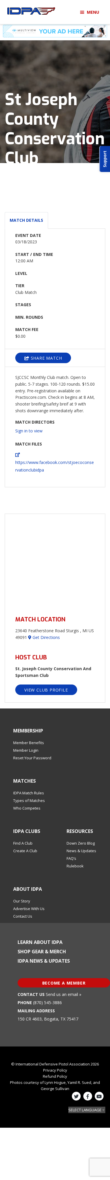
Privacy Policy (55, 1070)
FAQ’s (71, 858)
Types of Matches (29, 800)
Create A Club (25, 850)
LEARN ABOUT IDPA (40, 942)
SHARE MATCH (45, 358)
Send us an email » (63, 994)
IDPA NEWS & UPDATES (44, 961)
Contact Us (22, 916)
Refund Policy (55, 1076)
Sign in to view (29, 431)
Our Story (21, 901)
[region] (55, 561)
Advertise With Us (29, 908)
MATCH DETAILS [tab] (26, 220)
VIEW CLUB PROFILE (46, 690)
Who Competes (26, 808)
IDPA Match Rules (28, 793)
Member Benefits (28, 742)
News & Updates (81, 850)
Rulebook (75, 866)
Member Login (25, 750)
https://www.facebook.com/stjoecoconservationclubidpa (54, 466)
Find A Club (23, 843)
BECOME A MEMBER (64, 983)
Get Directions (45, 637)
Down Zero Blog (81, 843)
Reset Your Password (32, 757)
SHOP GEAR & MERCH (42, 951)
